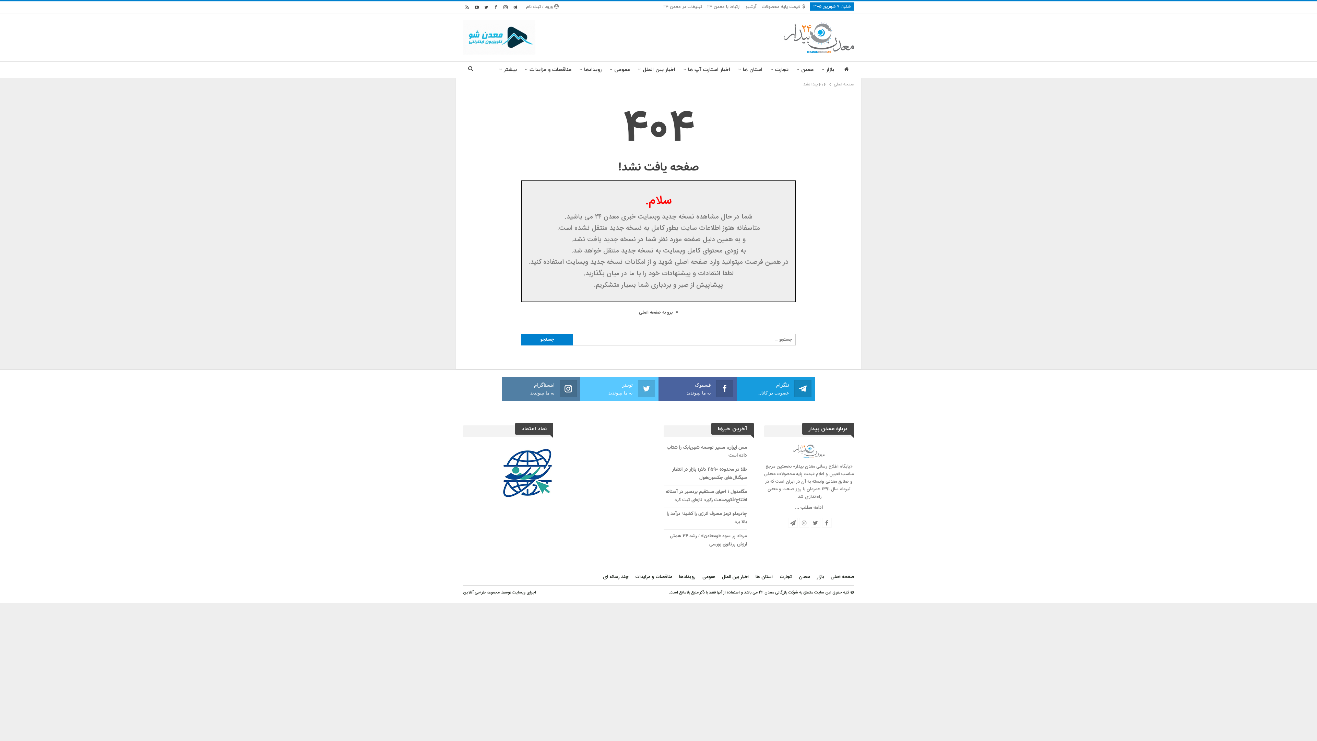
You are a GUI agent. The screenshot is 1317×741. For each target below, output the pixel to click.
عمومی (622, 69)
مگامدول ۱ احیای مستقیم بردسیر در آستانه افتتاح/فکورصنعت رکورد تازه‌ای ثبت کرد (706, 496)
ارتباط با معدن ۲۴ (723, 7)
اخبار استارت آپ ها (709, 69)
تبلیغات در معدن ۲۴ (682, 7)
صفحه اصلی (842, 577)
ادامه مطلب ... (809, 507)
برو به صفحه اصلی (656, 312)
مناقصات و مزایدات (550, 69)
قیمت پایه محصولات (781, 7)
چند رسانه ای (615, 577)
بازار (830, 69)
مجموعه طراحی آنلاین (481, 592)
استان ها (752, 69)
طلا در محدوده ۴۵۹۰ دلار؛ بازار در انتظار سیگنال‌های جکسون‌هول (709, 474)
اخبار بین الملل (659, 69)
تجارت (781, 69)
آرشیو (751, 7)
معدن (807, 69)
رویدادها (593, 69)
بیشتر (510, 69)
